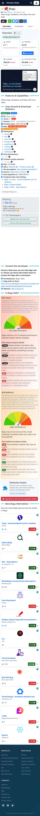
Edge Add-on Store (11, 37)
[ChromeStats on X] (13, 805)
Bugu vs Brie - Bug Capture (15, 187)
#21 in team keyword (11, 210)
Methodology (5, 788)
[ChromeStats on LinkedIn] (3, 805)
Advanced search (27, 758)
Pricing (23, 755)
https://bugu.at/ (17, 289)
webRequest (8, 152)
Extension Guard (6, 761)
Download (19, 26)
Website (12, 167)
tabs (5, 136)
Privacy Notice (6, 800)
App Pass (4, 755)
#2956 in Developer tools (11, 208)
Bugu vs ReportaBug (12, 184)
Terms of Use (5, 797)
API (2, 768)
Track (18, 33)
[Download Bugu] (29, 48)
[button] (3, 3)
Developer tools (19, 12)
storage (7, 134)
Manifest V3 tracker (28, 764)
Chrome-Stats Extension (9, 758)
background (8, 142)
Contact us (5, 794)
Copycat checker (27, 761)
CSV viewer (25, 768)
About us (4, 784)
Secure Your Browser (17, 493)
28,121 (11, 202)
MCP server (5, 771)
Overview (7, 26)
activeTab (7, 139)
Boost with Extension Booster (21, 223)
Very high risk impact (17, 126)
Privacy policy (26, 167)
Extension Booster (7, 764)
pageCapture (9, 144)
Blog (2, 791)
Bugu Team (7, 12)
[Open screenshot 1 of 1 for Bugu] (19, 81)
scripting (7, 147)
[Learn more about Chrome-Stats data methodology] (28, 172)
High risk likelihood (9, 129)
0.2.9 (13, 121)
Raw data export (7, 774)
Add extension (26, 771)
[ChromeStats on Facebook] (8, 805)
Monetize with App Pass (20, 219)
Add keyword (25, 774)
